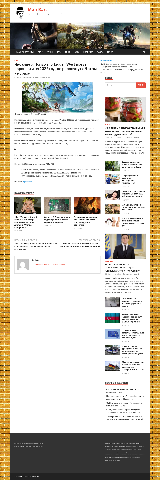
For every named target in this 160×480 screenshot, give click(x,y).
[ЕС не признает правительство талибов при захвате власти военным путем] (112, 338)
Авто (40, 52)
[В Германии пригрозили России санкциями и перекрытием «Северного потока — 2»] (112, 370)
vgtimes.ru (27, 181)
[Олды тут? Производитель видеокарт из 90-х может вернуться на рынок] (57, 214)
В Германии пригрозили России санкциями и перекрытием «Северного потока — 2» (133, 365)
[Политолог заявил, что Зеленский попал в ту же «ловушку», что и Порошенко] (125, 259)
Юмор (110, 52)
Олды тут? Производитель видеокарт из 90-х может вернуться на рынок (57, 219)
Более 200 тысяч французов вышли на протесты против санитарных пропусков (132, 350)
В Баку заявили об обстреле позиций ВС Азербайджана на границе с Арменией (132, 318)
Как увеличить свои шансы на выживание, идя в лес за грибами (132, 164)
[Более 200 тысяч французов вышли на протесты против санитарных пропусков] (112, 354)
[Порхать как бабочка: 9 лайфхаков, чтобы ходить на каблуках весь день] (112, 226)
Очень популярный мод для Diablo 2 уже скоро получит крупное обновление (85, 221)
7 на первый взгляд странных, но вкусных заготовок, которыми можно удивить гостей (125, 131)
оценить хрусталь (106, 60)
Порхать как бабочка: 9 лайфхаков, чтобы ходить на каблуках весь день (133, 222)
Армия (50, 52)
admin (28, 77)
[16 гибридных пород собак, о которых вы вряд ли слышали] (112, 213)
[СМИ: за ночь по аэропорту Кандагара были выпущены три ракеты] (112, 307)
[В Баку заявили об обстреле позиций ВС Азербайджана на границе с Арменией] (112, 323)
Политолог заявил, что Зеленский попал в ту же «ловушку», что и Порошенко (122, 267)
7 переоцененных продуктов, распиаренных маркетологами (130, 179)
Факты (100, 52)
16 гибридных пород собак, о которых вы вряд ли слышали (133, 207)
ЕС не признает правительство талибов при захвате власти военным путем (133, 334)
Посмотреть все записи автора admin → (49, 264)
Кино (67, 52)
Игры (59, 52)
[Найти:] (125, 85)
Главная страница (25, 52)
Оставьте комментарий (41, 77)
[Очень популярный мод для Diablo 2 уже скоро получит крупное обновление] (87, 214)
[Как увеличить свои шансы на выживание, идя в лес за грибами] (112, 170)
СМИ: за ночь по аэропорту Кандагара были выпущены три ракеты (132, 302)
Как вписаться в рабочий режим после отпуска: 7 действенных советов (133, 193)
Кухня (76, 52)
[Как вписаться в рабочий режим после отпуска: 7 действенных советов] (112, 199)
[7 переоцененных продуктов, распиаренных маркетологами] (112, 184)
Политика (88, 52)
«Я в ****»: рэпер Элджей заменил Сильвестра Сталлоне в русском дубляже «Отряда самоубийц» (25, 222)
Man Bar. (37, 9)
